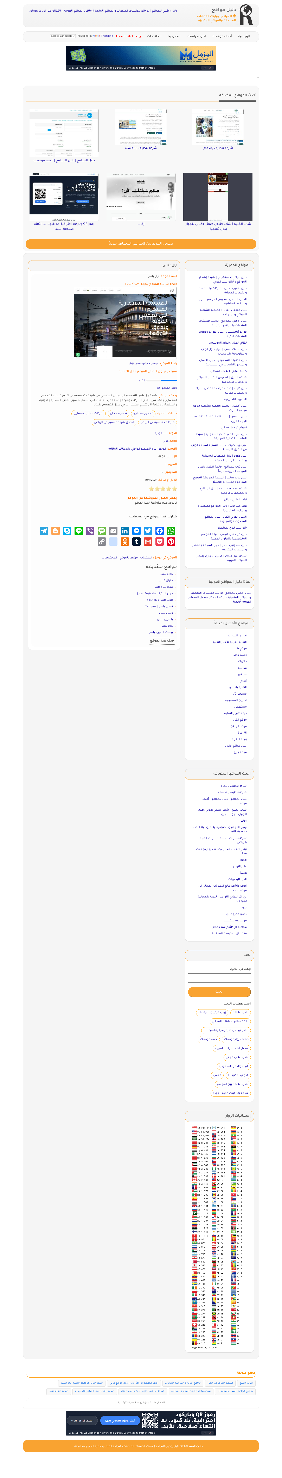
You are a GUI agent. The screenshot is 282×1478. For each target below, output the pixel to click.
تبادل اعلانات (241, 1012)
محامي (217, 1075)
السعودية (161, 433)
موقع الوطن (239, 726)
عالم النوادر (240, 866)
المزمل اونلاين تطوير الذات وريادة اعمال (142, 1391)
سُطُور (242, 674)
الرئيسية (244, 36)
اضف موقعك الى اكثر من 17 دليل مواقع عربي (134, 1383)
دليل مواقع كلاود (236, 746)
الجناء (243, 860)
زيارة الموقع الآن (166, 388)
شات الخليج (246, 1383)
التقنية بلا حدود (237, 687)
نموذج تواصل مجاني (234, 427)
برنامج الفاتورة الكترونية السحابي (183, 1383)
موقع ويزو (240, 752)
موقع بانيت (240, 648)
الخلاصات (154, 36)
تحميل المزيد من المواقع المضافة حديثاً (141, 244)
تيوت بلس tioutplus (160, 600)
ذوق (244, 907)
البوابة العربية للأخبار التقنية (230, 642)
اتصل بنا (174, 36)
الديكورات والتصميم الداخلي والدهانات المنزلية (137, 449)
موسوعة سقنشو (235, 920)
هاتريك (242, 661)
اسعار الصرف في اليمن (220, 1383)
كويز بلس (167, 626)
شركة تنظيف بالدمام (234, 786)
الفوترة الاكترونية (238, 1075)
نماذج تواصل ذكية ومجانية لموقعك (226, 1030)
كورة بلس (166, 574)
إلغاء (142, 380)
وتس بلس (166, 613)
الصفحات (146, 557)
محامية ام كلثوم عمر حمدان (229, 927)
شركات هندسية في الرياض (157, 422)
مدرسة (242, 668)
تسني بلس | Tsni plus (159, 606)
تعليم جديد (240, 655)
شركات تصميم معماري (88, 413)
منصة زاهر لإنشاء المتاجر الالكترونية (94, 1391)
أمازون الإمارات (237, 635)
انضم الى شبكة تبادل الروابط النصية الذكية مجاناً (141, 1402)
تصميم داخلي (118, 413)
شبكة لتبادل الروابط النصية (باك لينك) (82, 1383)
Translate (107, 36)
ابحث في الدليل (240, 969)
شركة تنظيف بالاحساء (232, 792)
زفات (244, 821)
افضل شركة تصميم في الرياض (114, 422)
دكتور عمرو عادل (236, 914)
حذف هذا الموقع (162, 641)
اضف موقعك (209, 1039)
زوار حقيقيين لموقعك (212, 1012)
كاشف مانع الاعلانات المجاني (228, 371)
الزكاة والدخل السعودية (234, 1066)
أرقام (244, 681)
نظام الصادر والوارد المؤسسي (227, 343)
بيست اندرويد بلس (161, 632)
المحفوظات (109, 557)
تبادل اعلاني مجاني (235, 499)
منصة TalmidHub (58, 1391)
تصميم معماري (143, 413)
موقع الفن (240, 720)
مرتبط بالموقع (129, 557)
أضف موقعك (222, 36)
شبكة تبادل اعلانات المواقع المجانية (191, 1391)
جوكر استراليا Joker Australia (155, 593)
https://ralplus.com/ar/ (144, 363)
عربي (165, 441)
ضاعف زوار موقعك (236, 1039)
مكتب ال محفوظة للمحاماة (229, 933)
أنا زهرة (242, 733)
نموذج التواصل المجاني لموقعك (235, 1391)
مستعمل (240, 707)
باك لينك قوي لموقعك (232, 528)
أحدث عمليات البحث (237, 1004)
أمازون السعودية (236, 700)
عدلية (243, 873)
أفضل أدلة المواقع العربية (232, 1048)
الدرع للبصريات (237, 879)
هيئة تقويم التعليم (235, 713)
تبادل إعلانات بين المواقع (233, 1084)
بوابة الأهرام (239, 739)
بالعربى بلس (165, 619)
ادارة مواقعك (196, 36)
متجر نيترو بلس (163, 587)
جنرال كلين (166, 580)
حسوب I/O (240, 694)
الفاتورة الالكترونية (235, 399)
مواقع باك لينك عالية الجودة (231, 1093)
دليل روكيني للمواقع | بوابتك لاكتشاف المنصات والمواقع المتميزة (140, 1446)
